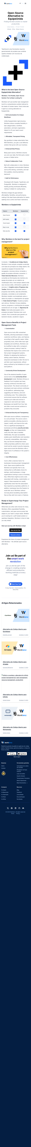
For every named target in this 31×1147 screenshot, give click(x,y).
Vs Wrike (3, 799)
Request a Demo (15, 535)
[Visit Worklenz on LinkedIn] (15, 808)
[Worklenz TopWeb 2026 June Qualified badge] (3, 773)
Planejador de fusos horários (22, 770)
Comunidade (20, 794)
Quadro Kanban (21, 776)
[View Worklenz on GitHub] (19, 808)
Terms (12, 813)
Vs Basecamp (4, 792)
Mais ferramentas (22, 782)
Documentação (21, 796)
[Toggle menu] (25, 3)
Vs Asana (3, 790)
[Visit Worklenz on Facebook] (12, 808)
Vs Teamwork (4, 794)
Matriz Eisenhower (21, 780)
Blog (18, 790)
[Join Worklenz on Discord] (23, 808)
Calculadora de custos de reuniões (22, 766)
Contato (3, 768)
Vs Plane (3, 796)
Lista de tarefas (21, 773)
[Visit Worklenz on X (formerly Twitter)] (8, 808)
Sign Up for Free (15, 530)
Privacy (18, 813)
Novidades (19, 799)
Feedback (19, 792)
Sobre (2, 766)
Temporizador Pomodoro (23, 778)
